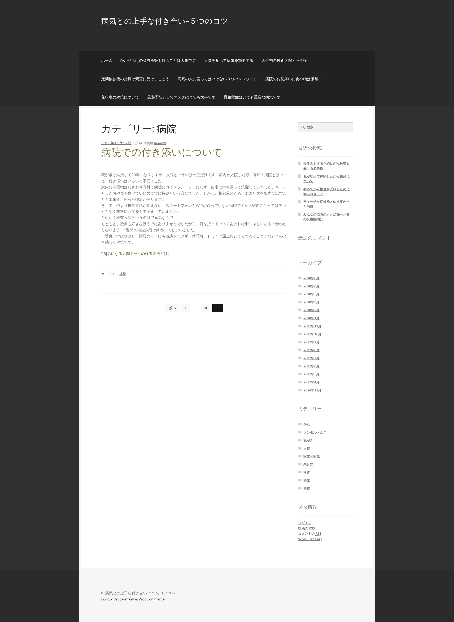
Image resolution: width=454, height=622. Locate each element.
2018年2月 (311, 310)
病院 (122, 274)
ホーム (107, 60)
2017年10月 (312, 334)
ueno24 (160, 143)
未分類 (308, 464)
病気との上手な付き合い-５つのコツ (164, 20)
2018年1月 (311, 318)
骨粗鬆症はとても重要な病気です (252, 97)
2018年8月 (311, 278)
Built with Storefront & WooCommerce (133, 599)
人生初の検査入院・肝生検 (284, 60)
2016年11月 (312, 390)
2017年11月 (312, 326)
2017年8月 (311, 350)
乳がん (308, 440)
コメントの (309, 533)
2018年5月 (311, 294)
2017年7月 (311, 358)
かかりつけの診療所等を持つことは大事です (158, 60)
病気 (306, 480)
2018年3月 (311, 302)
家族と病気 (311, 456)
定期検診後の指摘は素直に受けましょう (135, 78)
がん (306, 424)
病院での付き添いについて (161, 151)
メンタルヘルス (315, 432)
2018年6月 (311, 286)
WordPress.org (310, 539)
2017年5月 (311, 374)
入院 (306, 448)
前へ (173, 308)
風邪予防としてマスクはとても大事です (181, 97)
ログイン (304, 523)
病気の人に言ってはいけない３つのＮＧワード (217, 78)
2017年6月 (311, 366)
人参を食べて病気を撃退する (228, 60)
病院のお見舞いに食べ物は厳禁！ (293, 78)
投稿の (306, 528)
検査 (306, 472)
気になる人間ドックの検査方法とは (137, 253)
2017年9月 (311, 342)
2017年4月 (311, 382)
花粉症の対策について (120, 97)
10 (206, 308)
